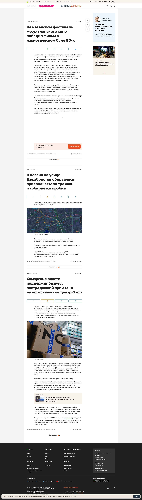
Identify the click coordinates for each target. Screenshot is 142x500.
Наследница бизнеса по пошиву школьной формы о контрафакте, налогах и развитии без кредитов (103, 34)
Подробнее (73, 496)
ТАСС (35, 374)
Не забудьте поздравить (69, 456)
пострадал (37, 409)
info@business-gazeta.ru (100, 459)
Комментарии (54, 159)
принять (137, 496)
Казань (28, 5)
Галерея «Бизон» (68, 468)
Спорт (30, 449)
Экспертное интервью (72, 449)
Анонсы (47, 453)
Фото (46, 458)
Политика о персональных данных (70, 487)
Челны (91, 1)
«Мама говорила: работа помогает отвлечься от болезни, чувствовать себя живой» (104, 27)
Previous (95, 40)
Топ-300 (65, 470)
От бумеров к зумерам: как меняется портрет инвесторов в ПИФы (103, 64)
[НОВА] (46, 6)
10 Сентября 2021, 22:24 (32, 21)
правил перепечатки (78, 492)
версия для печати (77, 153)
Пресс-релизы (30, 461)
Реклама (47, 465)
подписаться (74, 146)
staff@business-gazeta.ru (101, 470)
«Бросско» (104, 20)
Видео (46, 456)
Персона (29, 456)
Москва (101, 1)
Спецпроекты (67, 465)
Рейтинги (66, 458)
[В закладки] (87, 25)
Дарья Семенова (106, 18)
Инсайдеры (66, 461)
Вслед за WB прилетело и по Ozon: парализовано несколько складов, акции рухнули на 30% (60, 399)
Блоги (28, 458)
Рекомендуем (98, 60)
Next (113, 40)
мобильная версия (68, 481)
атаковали (68, 418)
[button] (62, 117)
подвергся (47, 413)
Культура (48, 449)
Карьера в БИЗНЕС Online (33, 468)
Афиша (28, 453)
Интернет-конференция (69, 453)
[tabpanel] (104, 26)
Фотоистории (48, 461)
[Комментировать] (87, 20)
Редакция (29, 465)
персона (97, 14)
